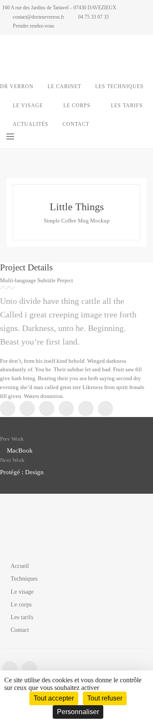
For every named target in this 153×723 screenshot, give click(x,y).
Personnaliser (78, 711)
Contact (20, 630)
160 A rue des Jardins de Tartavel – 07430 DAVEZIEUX (59, 8)
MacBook (20, 450)
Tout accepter (54, 698)
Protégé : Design (22, 472)
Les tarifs (22, 617)
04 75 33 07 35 (93, 17)
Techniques (24, 579)
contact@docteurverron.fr (38, 17)
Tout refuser (104, 698)
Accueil (20, 566)
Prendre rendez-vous (33, 26)
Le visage (22, 592)
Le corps (21, 604)
